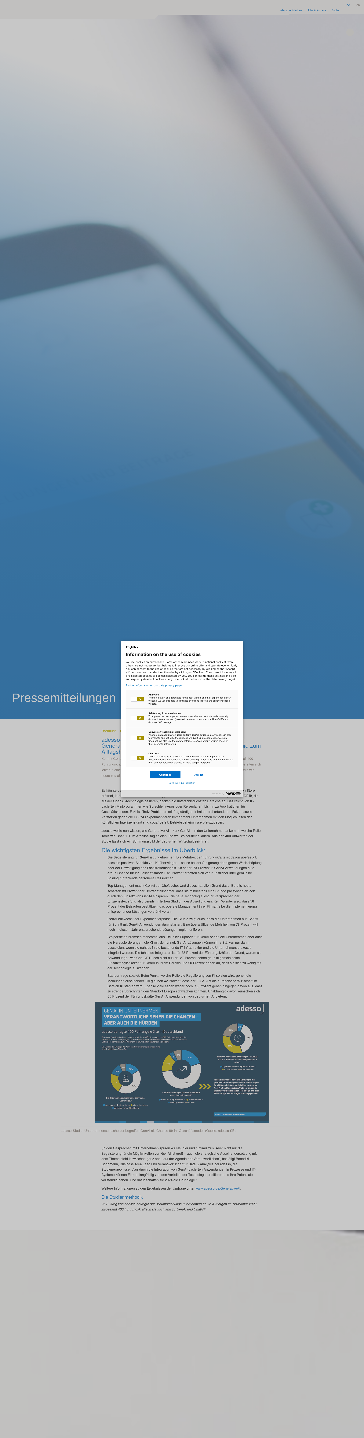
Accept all (165, 774)
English (131, 647)
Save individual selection (182, 782)
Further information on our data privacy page (154, 685)
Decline (198, 774)
